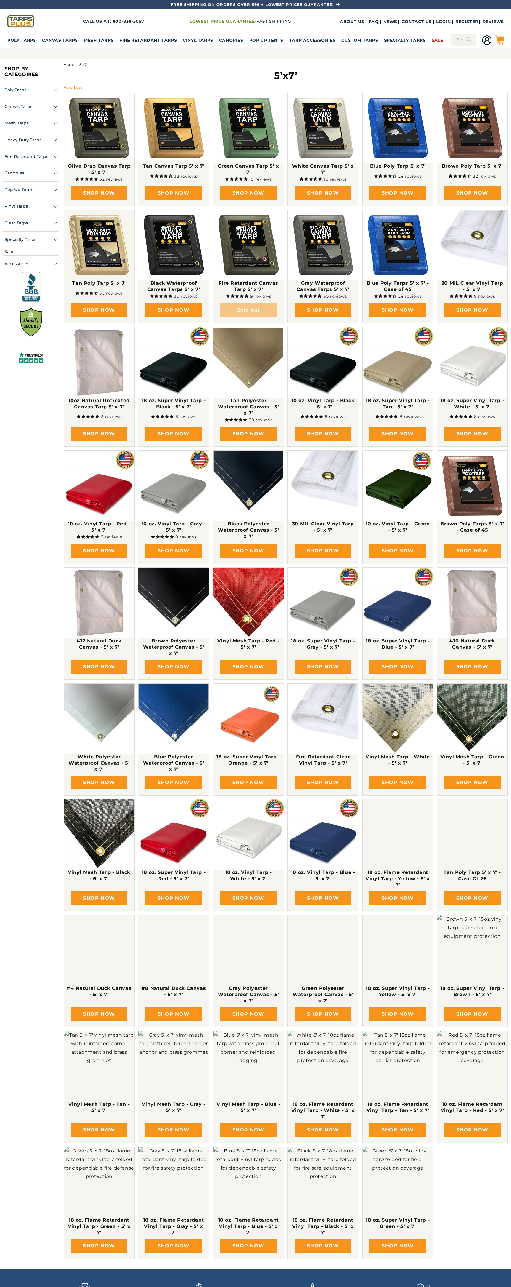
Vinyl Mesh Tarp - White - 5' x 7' (398, 760)
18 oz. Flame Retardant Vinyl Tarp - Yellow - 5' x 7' (398, 879)
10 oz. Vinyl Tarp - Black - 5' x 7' (323, 403)
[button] (22, 40)
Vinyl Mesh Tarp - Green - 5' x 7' (472, 760)
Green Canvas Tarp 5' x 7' (248, 169)
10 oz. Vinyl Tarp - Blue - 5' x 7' (323, 876)
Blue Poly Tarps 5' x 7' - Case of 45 (397, 286)
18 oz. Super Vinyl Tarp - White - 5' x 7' (472, 403)
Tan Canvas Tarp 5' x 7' (174, 166)
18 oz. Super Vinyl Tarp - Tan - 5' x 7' (398, 403)
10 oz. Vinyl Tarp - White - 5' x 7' (248, 876)
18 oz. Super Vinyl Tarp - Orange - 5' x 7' (248, 760)
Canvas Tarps (60, 40)
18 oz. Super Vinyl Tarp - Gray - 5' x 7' (323, 644)
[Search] (469, 39)
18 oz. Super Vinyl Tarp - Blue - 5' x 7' (398, 644)
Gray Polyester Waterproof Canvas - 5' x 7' (248, 994)
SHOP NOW (99, 193)
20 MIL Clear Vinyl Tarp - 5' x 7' (472, 286)
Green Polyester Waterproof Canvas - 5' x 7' (322, 994)
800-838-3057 (128, 21)
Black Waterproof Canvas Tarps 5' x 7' (173, 286)
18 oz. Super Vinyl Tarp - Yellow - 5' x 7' (398, 991)
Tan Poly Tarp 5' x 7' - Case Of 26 (472, 876)
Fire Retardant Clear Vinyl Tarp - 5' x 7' (323, 760)
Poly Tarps (21, 40)
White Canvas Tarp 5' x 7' (323, 169)
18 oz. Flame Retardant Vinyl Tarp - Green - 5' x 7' (99, 1226)
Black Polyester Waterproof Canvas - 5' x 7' (248, 530)
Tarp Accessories (312, 40)
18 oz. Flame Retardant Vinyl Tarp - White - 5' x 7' (323, 1110)
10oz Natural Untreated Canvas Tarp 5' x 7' (99, 403)
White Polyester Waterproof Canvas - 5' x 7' (99, 763)
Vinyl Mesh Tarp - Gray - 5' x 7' (174, 1107)
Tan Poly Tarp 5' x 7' (99, 283)
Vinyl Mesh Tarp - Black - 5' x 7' (99, 876)
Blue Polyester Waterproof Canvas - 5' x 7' (173, 763)
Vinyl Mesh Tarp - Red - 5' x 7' (248, 644)
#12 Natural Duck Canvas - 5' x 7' (99, 644)
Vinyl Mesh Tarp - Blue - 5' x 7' (248, 1107)
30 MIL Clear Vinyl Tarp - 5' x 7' (323, 527)
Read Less (73, 87)
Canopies (231, 40)
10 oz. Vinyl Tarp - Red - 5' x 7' (99, 527)
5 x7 (83, 64)
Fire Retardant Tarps (148, 40)
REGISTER (466, 22)
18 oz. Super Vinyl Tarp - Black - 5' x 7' (174, 403)
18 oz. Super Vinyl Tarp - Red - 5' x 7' (174, 876)
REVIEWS (493, 22)
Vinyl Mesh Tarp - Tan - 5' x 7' (99, 1107)
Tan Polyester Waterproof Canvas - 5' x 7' (248, 407)
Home (69, 64)
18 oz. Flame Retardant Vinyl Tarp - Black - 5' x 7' (323, 1226)
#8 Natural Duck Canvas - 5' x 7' (173, 991)
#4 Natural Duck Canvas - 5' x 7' (99, 991)
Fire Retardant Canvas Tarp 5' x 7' (248, 286)
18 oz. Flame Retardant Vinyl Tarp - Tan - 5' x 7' (397, 1107)
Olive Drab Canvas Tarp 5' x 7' (99, 169)
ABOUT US (352, 22)
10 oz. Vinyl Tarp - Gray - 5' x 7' (174, 527)
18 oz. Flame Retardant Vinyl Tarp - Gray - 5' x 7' (173, 1226)
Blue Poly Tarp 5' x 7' (398, 166)
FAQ (374, 22)
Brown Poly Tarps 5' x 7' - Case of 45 (472, 527)
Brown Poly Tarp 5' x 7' (472, 166)
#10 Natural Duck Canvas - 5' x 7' (472, 644)
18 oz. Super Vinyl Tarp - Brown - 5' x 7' (472, 991)
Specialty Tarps (405, 40)
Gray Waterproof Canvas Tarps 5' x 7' (323, 286)
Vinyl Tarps (198, 40)
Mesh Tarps (99, 40)
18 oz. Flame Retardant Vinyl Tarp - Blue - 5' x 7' (248, 1226)
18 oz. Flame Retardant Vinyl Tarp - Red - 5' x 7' (472, 1107)
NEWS (390, 22)
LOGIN (443, 22)
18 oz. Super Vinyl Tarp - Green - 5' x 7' (398, 1223)
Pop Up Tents (266, 40)
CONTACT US (417, 22)
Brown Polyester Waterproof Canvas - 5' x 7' (173, 647)
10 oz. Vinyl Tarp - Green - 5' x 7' (398, 527)
